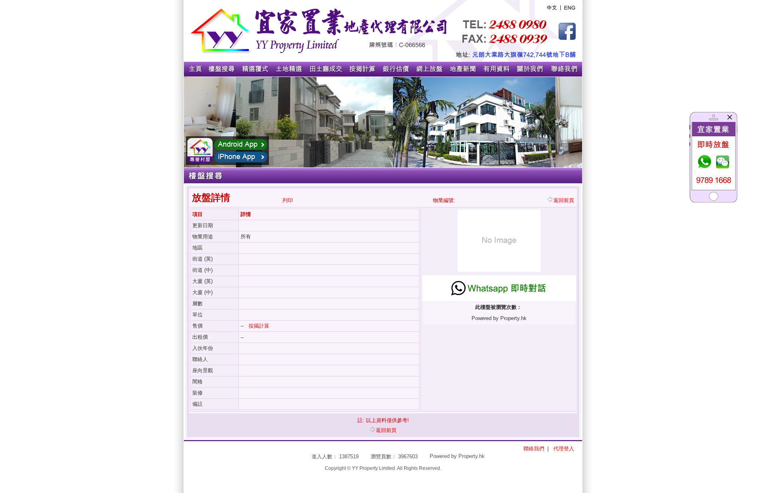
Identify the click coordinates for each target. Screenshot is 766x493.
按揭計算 (259, 326)
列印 (287, 200)
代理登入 (563, 449)
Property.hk (471, 456)
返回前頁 (563, 200)
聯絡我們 (533, 449)
